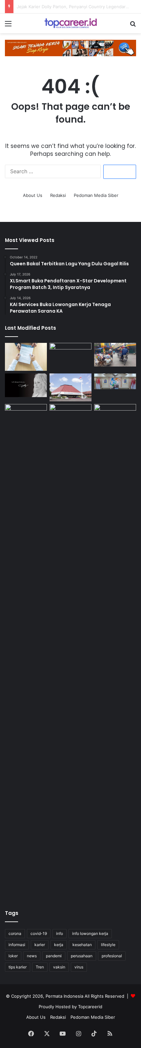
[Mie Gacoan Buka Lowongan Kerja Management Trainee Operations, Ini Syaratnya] (26, 416)
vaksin (59, 967)
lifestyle (108, 944)
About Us (32, 195)
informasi (17, 944)
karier (39, 944)
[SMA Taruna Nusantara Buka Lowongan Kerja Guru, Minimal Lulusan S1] (70, 387)
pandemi (54, 955)
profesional (112, 955)
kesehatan (82, 944)
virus (78, 967)
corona (15, 933)
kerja (58, 944)
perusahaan (81, 955)
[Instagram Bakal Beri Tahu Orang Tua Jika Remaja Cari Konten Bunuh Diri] (70, 416)
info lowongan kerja (90, 933)
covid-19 (38, 933)
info (59, 933)
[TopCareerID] (70, 23)
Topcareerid (90, 1006)
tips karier (18, 967)
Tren (40, 967)
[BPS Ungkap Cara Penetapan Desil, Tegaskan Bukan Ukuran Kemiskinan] (115, 381)
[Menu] (8, 25)
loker (13, 955)
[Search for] (133, 25)
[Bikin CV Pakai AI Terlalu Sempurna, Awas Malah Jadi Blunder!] (26, 357)
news (32, 955)
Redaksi (58, 195)
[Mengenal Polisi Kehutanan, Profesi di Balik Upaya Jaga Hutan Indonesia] (115, 650)
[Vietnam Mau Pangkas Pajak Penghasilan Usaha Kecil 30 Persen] (115, 355)
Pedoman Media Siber (96, 195)
